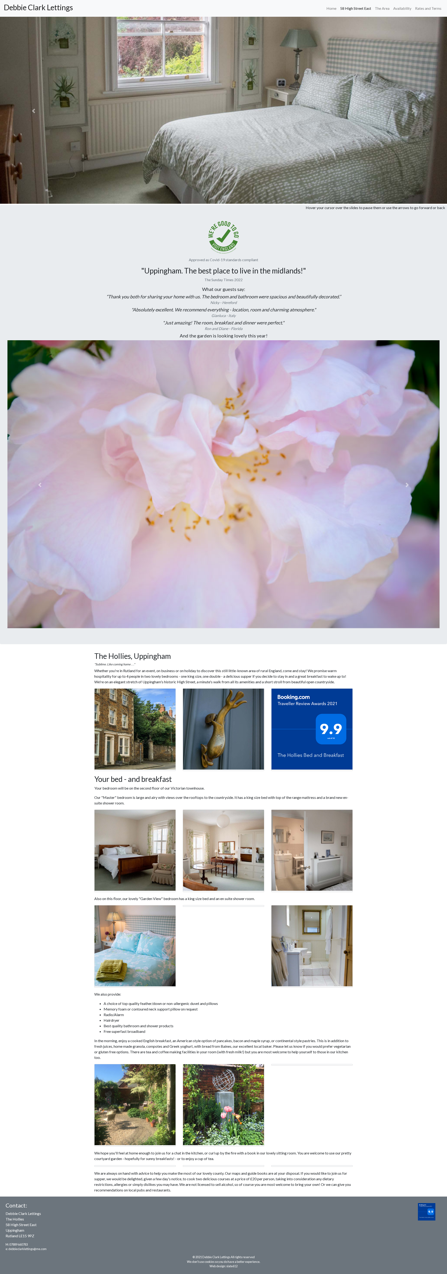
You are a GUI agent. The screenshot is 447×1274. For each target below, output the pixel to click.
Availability (402, 8)
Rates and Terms (428, 8)
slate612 (231, 1266)
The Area (382, 8)
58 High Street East (355, 8)
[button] (33, 111)
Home (331, 8)
